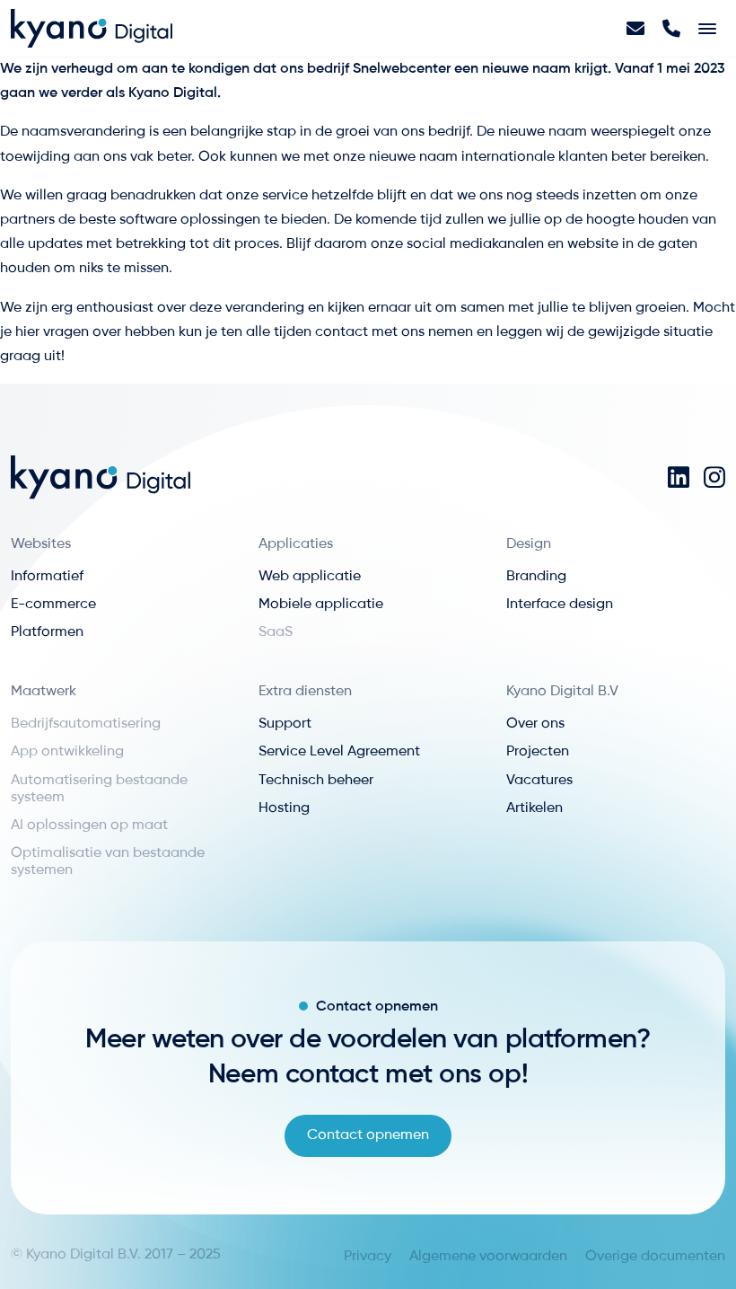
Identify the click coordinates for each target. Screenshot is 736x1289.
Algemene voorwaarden (488, 1256)
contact (343, 332)
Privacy (367, 1256)
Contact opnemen (368, 1135)
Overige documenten (655, 1256)
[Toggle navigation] (707, 29)
